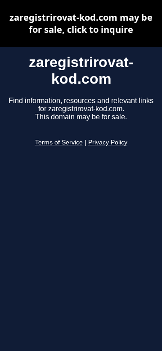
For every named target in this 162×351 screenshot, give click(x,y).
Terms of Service (59, 142)
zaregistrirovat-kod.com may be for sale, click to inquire (81, 23)
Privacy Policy (107, 142)
